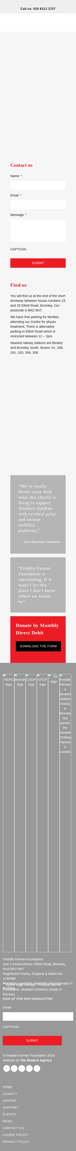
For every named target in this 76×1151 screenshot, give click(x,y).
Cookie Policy (15, 1135)
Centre (9, 1100)
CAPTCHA (18, 249)
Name (16, 176)
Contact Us (13, 1128)
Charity (10, 1093)
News (8, 1121)
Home (7, 1087)
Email (15, 195)
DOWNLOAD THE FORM (38, 646)
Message (18, 215)
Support (11, 1107)
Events (9, 1114)
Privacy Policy (16, 1141)
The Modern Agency (36, 1060)
